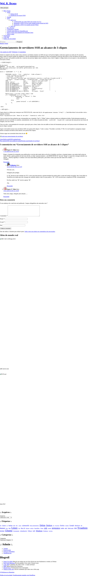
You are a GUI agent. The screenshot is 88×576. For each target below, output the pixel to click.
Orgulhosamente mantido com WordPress (24, 575)
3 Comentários (22, 52)
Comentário (3, 216)
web (34, 531)
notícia (32, 528)
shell (66, 528)
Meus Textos (6, 11)
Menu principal (4, 7)
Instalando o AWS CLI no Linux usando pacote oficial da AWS (31, 23)
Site (1, 225)
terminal (2, 531)
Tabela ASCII (14, 14)
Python (41, 528)
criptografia (25, 525)
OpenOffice (37, 528)
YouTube (51, 531)
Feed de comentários (9, 551)
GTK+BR (6, 37)
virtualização (23, 531)
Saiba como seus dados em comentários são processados (40, 231)
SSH (10, 139)
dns (53, 525)
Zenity (19, 139)
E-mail (2, 222)
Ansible (9, 17)
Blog (17, 525)
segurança (56, 528)
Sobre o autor (10, 34)
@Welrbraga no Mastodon (7, 572)
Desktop (49, 525)
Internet (2, 528)
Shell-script (6, 139)
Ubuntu (8, 530)
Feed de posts (7, 550)
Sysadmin (14, 139)
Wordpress (45, 531)
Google (71, 525)
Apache (4, 525)
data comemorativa (34, 525)
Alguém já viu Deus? (30, 141)
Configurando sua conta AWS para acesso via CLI (27, 21)
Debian (42, 525)
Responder (6, 162)
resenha (49, 528)
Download (57, 525)
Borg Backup (10, 28)
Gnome (67, 525)
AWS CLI (13, 20)
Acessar (5, 548)
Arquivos (2, 516)
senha (62, 528)
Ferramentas (6, 35)
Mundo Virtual (4, 43)
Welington (15, 52)
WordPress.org (7, 553)
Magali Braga (7, 568)
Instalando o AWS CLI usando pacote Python (26, 25)
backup (10, 525)
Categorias (3, 538)
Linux (1, 139)
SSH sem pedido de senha (10, 141)
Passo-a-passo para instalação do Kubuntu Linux (20, 32)
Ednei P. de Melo (8, 561)
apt (7, 525)
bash (14, 525)
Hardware (77, 525)
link (10, 528)
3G (0, 525)
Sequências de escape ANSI (18, 15)
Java (7, 528)
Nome (2, 219)
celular (20, 525)
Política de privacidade (9, 38)
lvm (19, 528)
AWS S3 (12, 26)
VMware (30, 531)
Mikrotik (27, 528)
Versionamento (16, 531)
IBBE (5, 566)
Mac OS (23, 528)
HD (81, 525)
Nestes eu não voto (8, 569)
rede (45, 528)
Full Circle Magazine (9, 563)
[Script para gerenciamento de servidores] (11, 136)
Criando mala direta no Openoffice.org (17, 31)
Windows (39, 531)
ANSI (8, 12)
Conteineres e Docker (13, 29)
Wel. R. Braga (8, 3)
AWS (8, 18)
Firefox (62, 525)
